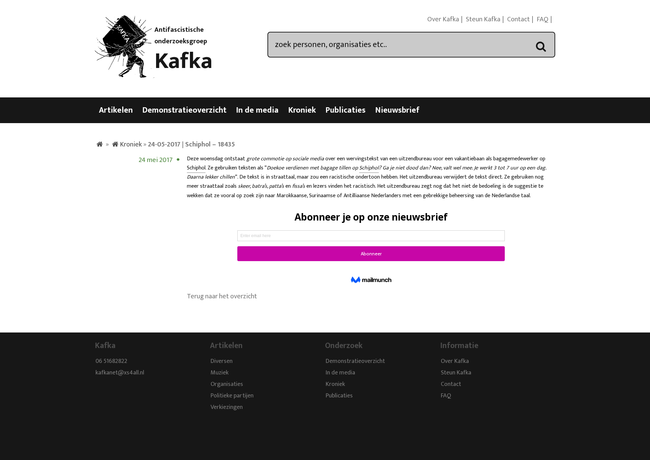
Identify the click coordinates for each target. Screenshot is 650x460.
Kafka (183, 61)
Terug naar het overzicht (222, 296)
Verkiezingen (227, 407)
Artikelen (116, 110)
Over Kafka (443, 19)
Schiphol (196, 167)
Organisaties (227, 384)
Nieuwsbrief (397, 110)
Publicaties (345, 110)
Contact (518, 19)
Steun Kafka (483, 19)
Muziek (220, 373)
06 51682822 (111, 361)
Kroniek (302, 110)
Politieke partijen (232, 396)
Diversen (222, 361)
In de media (257, 110)
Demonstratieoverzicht (184, 110)
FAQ (542, 19)
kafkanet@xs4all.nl (119, 373)
